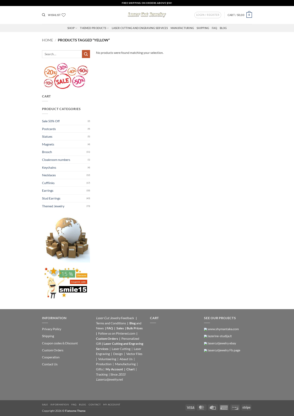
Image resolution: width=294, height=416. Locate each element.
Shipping (203, 28)
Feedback (128, 318)
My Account (114, 369)
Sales (120, 328)
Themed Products (93, 28)
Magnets (48, 144)
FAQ (214, 28)
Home (47, 40)
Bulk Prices (135, 328)
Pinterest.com (125, 333)
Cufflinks (48, 183)
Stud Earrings (51, 198)
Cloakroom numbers (56, 159)
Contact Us (50, 364)
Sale (45, 404)
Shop (71, 28)
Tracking (102, 374)
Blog (223, 28)
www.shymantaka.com (223, 329)
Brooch (47, 152)
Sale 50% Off (51, 121)
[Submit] (86, 54)
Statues (47, 136)
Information (59, 404)
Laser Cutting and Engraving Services (140, 28)
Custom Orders (52, 350)
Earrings (47, 190)
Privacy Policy (51, 329)
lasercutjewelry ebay (222, 343)
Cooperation (51, 357)
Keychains (49, 167)
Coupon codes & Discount (60, 343)
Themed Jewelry (53, 206)
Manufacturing (182, 28)
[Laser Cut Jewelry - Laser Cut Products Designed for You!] (147, 15)
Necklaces (49, 175)
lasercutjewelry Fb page (224, 350)
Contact (95, 404)
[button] (43, 15)
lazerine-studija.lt (220, 336)
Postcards (49, 129)
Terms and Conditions (111, 323)
